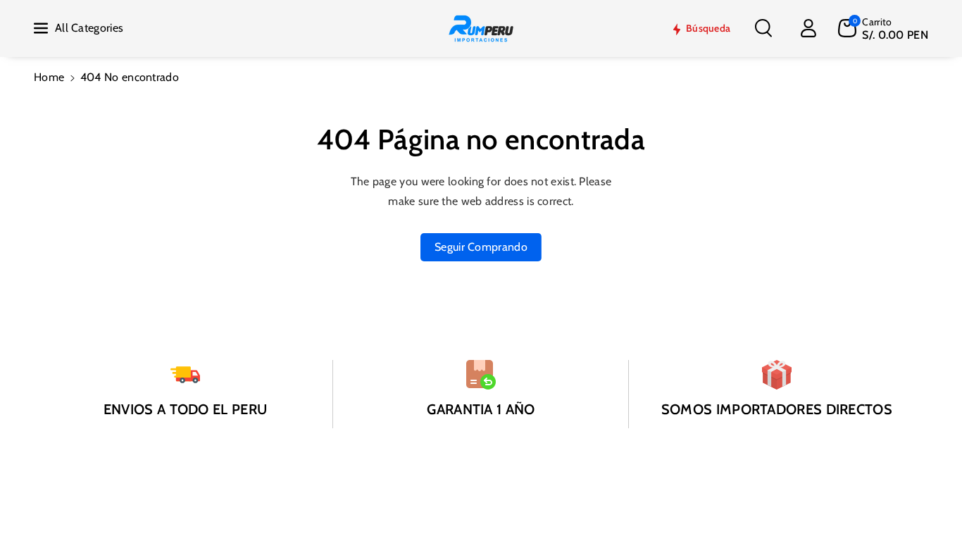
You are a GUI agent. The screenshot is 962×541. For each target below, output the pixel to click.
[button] (763, 28)
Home (49, 77)
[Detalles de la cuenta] (808, 28)
